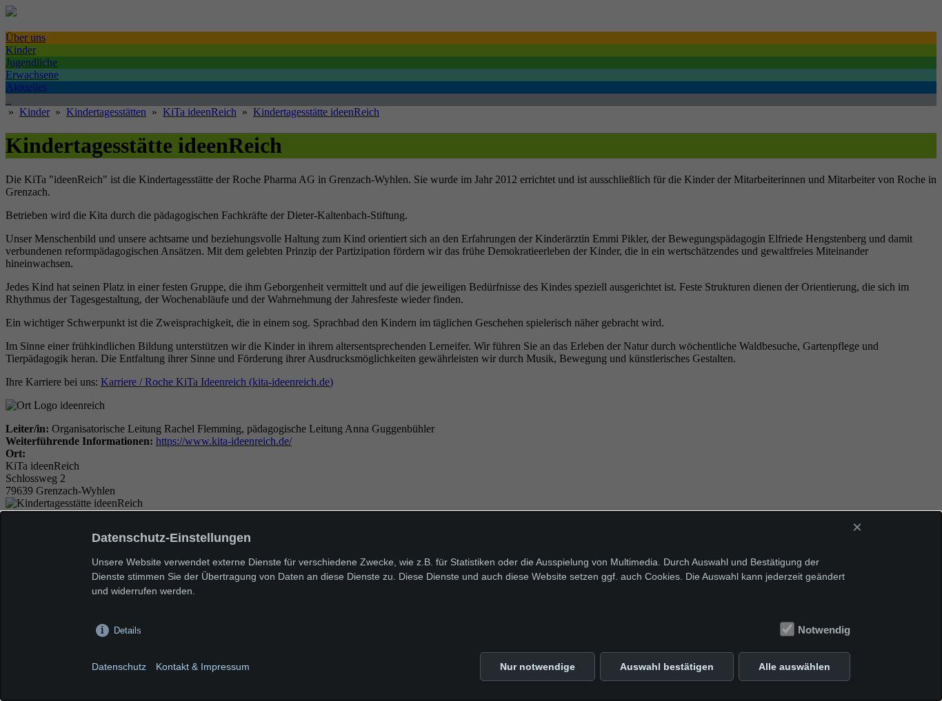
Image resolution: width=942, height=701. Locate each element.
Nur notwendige (537, 666)
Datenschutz (119, 666)
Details (127, 630)
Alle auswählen (794, 666)
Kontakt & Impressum (203, 666)
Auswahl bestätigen (667, 666)
